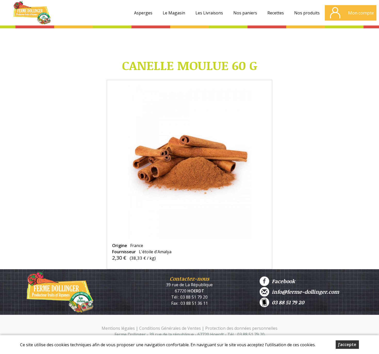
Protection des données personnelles (241, 328)
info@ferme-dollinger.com (304, 291)
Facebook (282, 281)
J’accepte (347, 344)
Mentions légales (118, 328)
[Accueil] (32, 14)
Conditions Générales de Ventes (170, 328)
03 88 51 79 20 (286, 302)
